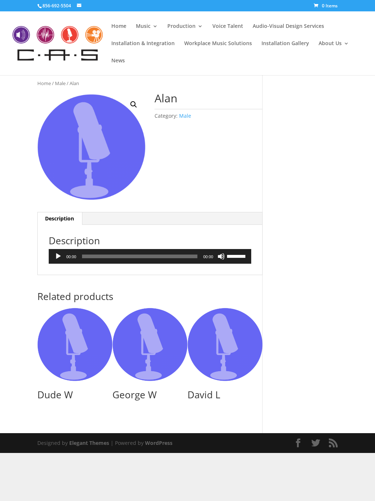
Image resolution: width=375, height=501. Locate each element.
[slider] (237, 255)
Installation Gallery (285, 44)
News (118, 61)
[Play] (58, 256)
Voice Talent (227, 26)
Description (59, 218)
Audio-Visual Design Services (288, 26)
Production (181, 26)
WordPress (158, 442)
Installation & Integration (143, 44)
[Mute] (221, 256)
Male (60, 83)
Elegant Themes (89, 442)
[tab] (59, 218)
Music (143, 26)
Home (118, 26)
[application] (150, 256)
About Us (330, 44)
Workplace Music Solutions (218, 44)
